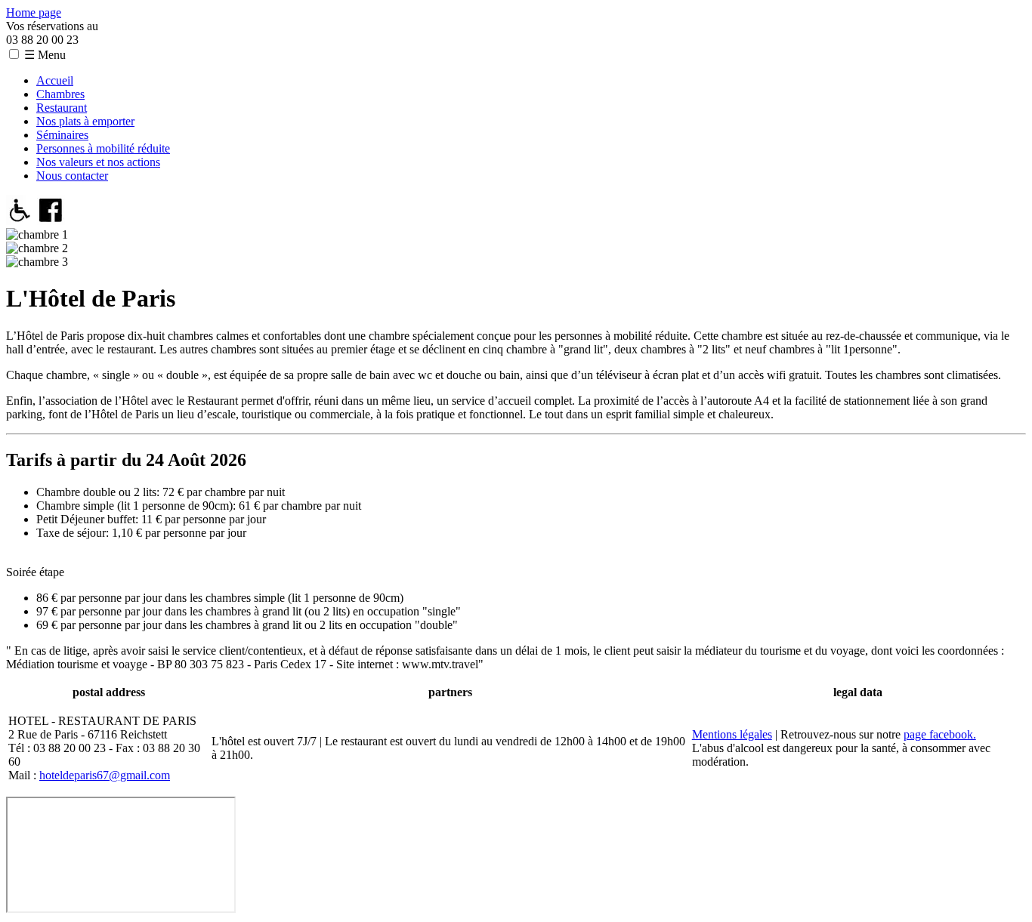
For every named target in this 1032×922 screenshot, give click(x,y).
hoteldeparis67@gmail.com (104, 775)
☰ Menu (45, 54)
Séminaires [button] (62, 134)
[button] (14, 54)
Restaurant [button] (61, 107)
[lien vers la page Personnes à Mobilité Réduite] (20, 220)
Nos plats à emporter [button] (85, 121)
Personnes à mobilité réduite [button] (103, 148)
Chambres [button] (60, 94)
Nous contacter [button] (72, 175)
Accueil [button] (54, 80)
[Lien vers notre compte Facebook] (51, 220)
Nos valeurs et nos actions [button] (98, 162)
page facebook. (940, 734)
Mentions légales (732, 734)
